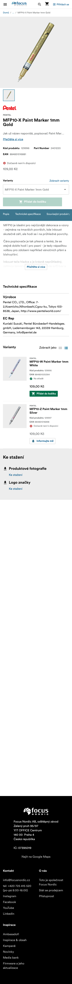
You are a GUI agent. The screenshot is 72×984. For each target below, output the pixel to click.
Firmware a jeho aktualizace (13, 966)
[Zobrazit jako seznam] (66, 348)
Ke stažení (15, 475)
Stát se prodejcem (51, 890)
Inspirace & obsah (15, 940)
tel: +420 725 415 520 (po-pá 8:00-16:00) (17, 888)
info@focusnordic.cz (16, 880)
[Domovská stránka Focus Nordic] (19, 4)
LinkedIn (8, 914)
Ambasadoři (11, 934)
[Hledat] (39, 4)
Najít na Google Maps (36, 857)
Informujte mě (45, 441)
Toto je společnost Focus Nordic (51, 882)
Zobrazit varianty (59, 180)
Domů (6, 12)
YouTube (8, 908)
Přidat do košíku (35, 201)
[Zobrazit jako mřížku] (60, 348)
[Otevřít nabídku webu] (7, 4)
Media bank (11, 957)
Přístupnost (46, 896)
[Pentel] (9, 108)
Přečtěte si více (13, 139)
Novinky (8, 952)
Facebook (9, 902)
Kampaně (9, 946)
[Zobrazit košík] (47, 4)
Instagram (9, 896)
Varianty (8, 180)
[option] (9, 95)
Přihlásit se (62, 4)
